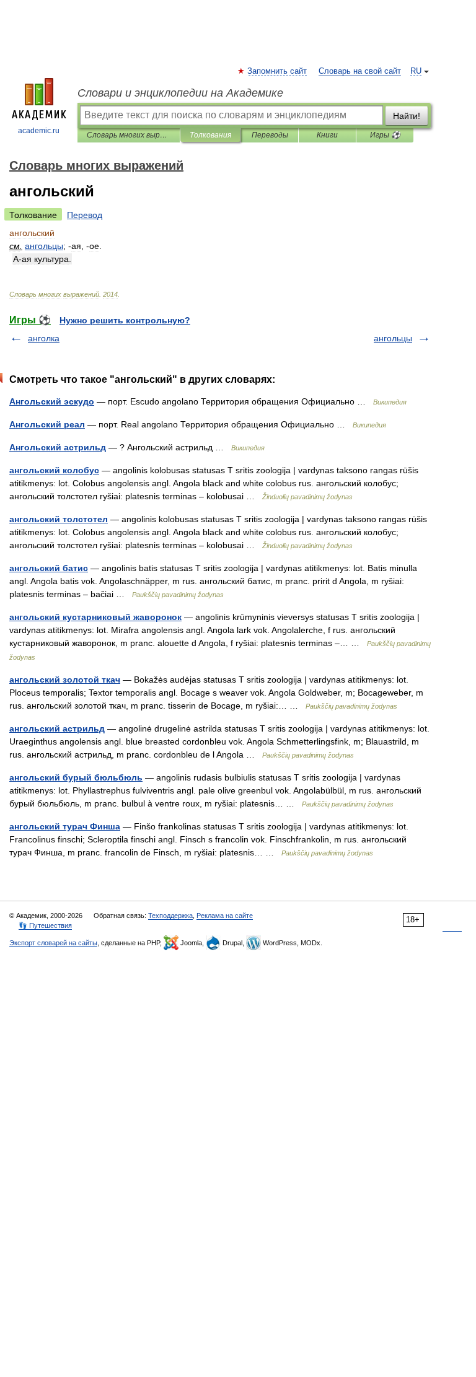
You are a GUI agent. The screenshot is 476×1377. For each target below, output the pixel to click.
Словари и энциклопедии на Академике (180, 93)
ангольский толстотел (58, 519)
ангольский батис (48, 568)
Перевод (84, 215)
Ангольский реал (47, 424)
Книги (327, 135)
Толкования (210, 135)
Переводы (270, 135)
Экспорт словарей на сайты (53, 942)
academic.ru (39, 130)
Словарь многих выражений (128, 135)
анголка (44, 338)
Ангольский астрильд (57, 447)
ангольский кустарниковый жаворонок (95, 617)
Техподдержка (170, 915)
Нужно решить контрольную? (125, 320)
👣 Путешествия (45, 925)
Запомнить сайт (278, 71)
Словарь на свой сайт (360, 71)
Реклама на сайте (224, 915)
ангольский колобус (54, 470)
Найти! (406, 116)
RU (415, 71)
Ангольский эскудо (51, 401)
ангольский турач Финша (64, 826)
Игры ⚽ (385, 135)
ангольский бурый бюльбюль (76, 777)
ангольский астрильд (57, 728)
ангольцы (393, 338)
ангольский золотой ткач (64, 679)
